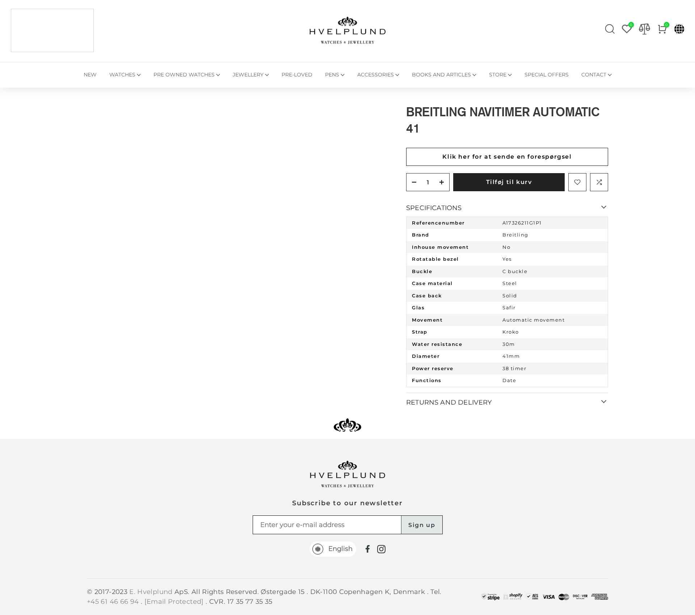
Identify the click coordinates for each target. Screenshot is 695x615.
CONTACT (593, 74)
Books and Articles (441, 74)
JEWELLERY (248, 74)
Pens (332, 74)
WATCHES (122, 74)
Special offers (547, 74)
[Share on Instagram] (381, 549)
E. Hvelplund (150, 592)
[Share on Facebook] (367, 549)
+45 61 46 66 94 (114, 602)
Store (497, 74)
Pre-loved (297, 74)
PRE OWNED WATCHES (184, 74)
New (90, 74)
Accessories (375, 74)
